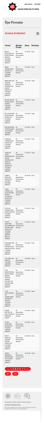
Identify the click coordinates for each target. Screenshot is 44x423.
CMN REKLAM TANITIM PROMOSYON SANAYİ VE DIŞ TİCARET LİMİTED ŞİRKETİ (9, 248)
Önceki (8, 374)
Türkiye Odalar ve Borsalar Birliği (8, 396)
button (37, 33)
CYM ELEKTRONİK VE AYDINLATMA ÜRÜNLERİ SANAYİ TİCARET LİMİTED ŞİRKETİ (9, 299)
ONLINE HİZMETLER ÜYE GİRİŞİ (28, 9)
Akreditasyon (17, 396)
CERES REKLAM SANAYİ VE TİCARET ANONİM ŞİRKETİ (8, 180)
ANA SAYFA (28, 4)
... (8, 369)
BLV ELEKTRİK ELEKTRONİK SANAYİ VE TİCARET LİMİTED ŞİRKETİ (10, 118)
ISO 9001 (27, 396)
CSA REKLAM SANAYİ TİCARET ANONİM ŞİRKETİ (9, 262)
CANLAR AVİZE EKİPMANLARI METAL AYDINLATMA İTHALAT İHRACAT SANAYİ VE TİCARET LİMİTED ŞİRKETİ (9, 162)
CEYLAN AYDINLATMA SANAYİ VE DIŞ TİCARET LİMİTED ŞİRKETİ (9, 213)
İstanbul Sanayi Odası (12, 7)
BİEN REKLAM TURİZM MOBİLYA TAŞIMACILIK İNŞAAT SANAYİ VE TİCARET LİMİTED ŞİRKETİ (9, 88)
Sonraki (15, 374)
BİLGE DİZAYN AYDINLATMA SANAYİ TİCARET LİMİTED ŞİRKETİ (9, 104)
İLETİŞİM (37, 4)
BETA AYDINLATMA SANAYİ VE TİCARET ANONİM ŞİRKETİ (9, 71)
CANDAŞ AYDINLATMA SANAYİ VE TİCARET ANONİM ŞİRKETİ (9, 143)
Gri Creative (41, 415)
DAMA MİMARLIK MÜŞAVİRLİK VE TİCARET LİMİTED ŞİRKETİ (9, 357)
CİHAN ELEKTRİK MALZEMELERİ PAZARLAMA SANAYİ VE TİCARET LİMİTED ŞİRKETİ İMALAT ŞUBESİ (10, 230)
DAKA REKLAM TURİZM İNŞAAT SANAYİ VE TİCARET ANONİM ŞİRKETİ (8, 342)
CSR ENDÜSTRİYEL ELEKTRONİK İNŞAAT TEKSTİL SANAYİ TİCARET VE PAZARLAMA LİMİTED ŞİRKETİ (9, 279)
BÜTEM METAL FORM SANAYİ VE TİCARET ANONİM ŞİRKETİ (10, 130)
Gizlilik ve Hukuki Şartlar (13, 404)
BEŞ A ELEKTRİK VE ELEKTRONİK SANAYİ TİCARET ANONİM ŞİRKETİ (9, 57)
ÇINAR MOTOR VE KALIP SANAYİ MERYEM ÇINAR (9, 314)
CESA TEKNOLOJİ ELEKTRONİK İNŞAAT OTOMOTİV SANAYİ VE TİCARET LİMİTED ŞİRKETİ (9, 196)
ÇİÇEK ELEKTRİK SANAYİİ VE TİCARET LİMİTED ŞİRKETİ (8, 326)
